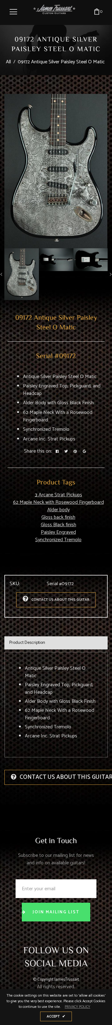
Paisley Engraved (58, 532)
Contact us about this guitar (60, 600)
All (8, 62)
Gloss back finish (58, 517)
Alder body (58, 510)
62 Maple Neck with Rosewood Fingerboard (58, 502)
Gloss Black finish (58, 525)
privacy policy (77, 1007)
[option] (55, 171)
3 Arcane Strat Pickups (58, 495)
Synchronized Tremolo (58, 540)
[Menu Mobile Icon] (13, 12)
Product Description (27, 642)
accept (56, 1016)
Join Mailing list (56, 912)
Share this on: (38, 451)
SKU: (15, 584)
